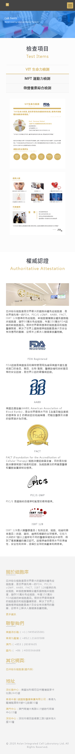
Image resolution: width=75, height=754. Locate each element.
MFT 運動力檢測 (37, 78)
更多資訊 (11, 614)
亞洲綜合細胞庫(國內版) (19, 669)
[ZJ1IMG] (37, 5)
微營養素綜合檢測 (37, 88)
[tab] (37, 69)
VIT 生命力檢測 (38, 69)
